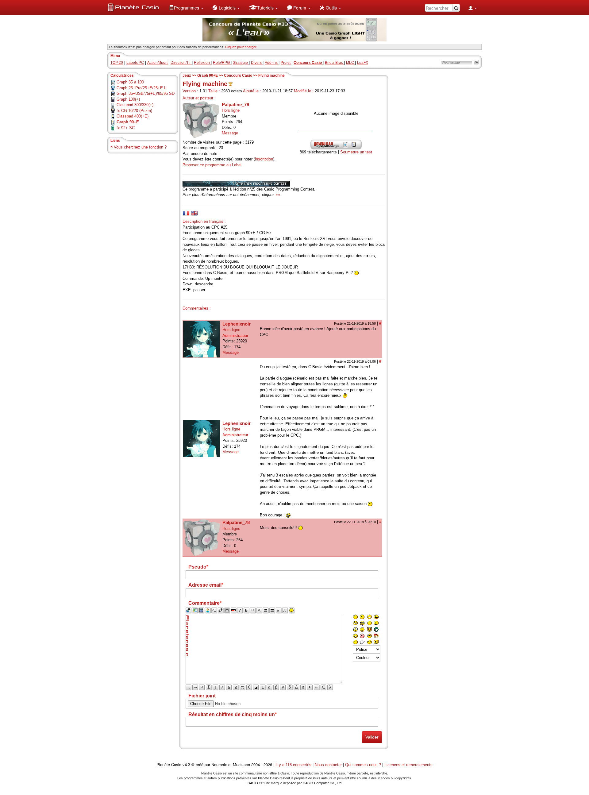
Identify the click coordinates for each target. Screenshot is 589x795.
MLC (350, 62)
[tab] (186, 213)
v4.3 (186, 764)
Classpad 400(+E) (132, 116)
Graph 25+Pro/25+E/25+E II (142, 88)
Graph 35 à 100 (130, 82)
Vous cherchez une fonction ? (140, 147)
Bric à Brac (334, 62)
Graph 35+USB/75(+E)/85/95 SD (146, 93)
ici (278, 194)
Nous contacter (328, 764)
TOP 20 (116, 62)
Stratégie (241, 62)
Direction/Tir (181, 62)
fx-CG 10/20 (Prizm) (134, 110)
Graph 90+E (208, 75)
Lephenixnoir (236, 323)
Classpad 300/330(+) (135, 104)
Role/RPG (222, 62)
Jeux (187, 75)
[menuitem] (186, 7)
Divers (257, 62)
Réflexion (202, 62)
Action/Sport (157, 62)
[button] (186, 7)
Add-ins (272, 62)
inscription (264, 159)
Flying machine (271, 75)
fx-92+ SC (126, 127)
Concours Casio (238, 75)
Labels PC (135, 62)
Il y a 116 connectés (294, 764)
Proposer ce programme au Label (212, 165)
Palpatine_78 (235, 104)
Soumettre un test (356, 152)
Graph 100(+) (128, 99)
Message (230, 133)
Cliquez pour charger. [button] (241, 46)
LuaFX (362, 62)
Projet (286, 62)
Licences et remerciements (408, 764)
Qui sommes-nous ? (363, 764)
